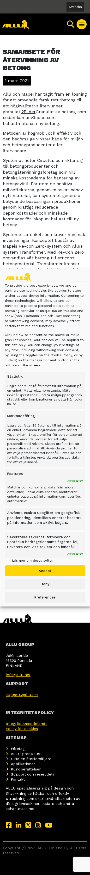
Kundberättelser (26, 769)
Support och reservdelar (33, 774)
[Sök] (70, 24)
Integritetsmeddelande (27, 723)
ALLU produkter (26, 753)
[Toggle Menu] (82, 24)
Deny (45, 584)
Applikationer (23, 764)
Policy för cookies (22, 728)
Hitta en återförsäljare (31, 759)
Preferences (45, 597)
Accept (45, 571)
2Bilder (28, 111)
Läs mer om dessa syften (32, 560)
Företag (18, 748)
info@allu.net (18, 674)
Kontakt (18, 779)
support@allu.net (22, 694)
